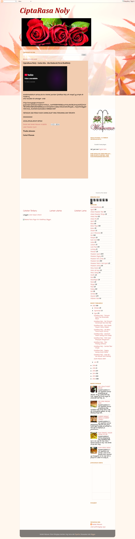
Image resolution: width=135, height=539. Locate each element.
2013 (94, 376)
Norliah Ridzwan (97, 524)
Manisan (93, 252)
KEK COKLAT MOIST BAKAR (104, 387)
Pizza (91, 287)
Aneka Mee (93, 217)
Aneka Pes (93, 219)
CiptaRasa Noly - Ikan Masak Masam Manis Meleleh (102, 326)
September (97, 311)
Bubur (92, 228)
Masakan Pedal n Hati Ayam (99, 263)
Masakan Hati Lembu (97, 259)
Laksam (92, 245)
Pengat (92, 284)
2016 (94, 368)
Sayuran (93, 296)
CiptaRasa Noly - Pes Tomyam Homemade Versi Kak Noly (103, 322)
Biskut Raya (94, 226)
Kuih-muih (93, 240)
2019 (94, 366)
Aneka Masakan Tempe (97, 214)
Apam (92, 221)
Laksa (92, 242)
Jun (95, 362)
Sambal (92, 294)
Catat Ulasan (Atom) (35, 215)
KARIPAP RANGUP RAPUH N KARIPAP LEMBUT (103, 418)
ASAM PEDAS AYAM (100, 359)
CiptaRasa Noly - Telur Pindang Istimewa (100, 343)
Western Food (94, 299)
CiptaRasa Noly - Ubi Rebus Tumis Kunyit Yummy (102, 330)
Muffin (92, 275)
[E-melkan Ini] (52, 124)
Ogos (95, 313)
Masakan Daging (95, 256)
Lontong (92, 249)
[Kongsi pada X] (55, 124)
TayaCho (77, 534)
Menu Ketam (94, 268)
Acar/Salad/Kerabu (95, 207)
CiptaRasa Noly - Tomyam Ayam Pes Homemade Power (102, 317)
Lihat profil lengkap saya (97, 527)
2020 (94, 306)
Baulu (92, 224)
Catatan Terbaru (30, 210)
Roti (91, 291)
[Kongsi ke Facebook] (57, 124)
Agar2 (92, 210)
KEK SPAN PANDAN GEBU (104, 402)
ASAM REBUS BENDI (104, 448)
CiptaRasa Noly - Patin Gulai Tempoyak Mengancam (102, 339)
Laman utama (56, 210)
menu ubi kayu (95, 270)
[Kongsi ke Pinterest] (59, 124)
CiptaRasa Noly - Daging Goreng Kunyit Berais (101, 351)
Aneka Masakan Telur (97, 212)
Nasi (91, 277)
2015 (94, 371)
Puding (92, 289)
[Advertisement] (54, 194)
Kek (91, 235)
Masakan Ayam (31, 127)
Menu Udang (94, 273)
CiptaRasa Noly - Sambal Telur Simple (103, 347)
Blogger (93, 534)
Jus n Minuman (95, 233)
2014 (94, 374)
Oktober (96, 308)
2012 (94, 379)
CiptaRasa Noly (45, 11)
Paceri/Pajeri (94, 280)
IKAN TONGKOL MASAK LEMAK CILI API (105, 433)
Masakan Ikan (94, 261)
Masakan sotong (95, 266)
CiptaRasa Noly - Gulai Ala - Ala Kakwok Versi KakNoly (102, 355)
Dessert (92, 231)
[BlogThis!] (53, 124)
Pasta (92, 282)
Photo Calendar (104, 193)
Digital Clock (102, 149)
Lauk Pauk (93, 247)
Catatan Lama (80, 210)
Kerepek (92, 238)
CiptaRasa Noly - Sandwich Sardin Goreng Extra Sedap (102, 334)
